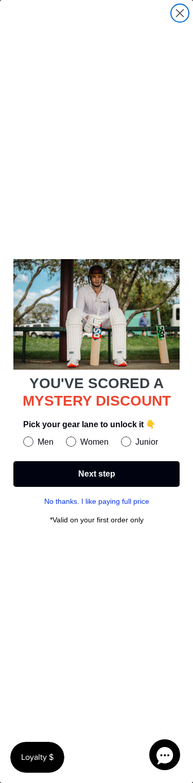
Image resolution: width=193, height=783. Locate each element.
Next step (96, 473)
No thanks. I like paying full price (96, 501)
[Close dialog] (180, 13)
